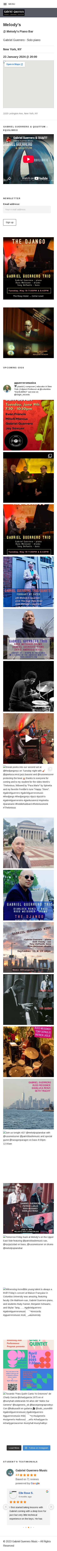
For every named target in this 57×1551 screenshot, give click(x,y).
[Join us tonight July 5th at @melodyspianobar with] (28, 1104)
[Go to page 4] (33, 1527)
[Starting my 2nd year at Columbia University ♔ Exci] (28, 843)
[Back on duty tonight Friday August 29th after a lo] (28, 1051)
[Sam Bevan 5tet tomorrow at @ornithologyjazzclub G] (28, 425)
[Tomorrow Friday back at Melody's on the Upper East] (28, 1260)
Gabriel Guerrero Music (31, 1470)
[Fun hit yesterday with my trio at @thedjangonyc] (28, 477)
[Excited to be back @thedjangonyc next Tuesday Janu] (28, 634)
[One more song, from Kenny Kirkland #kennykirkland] (28, 738)
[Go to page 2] (28, 1527)
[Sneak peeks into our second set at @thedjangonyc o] (28, 790)
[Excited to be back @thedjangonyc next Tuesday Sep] (28, 895)
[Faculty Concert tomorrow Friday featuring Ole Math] (28, 1365)
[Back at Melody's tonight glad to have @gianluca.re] (28, 1208)
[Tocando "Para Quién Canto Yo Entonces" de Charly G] (28, 1417)
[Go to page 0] (23, 1527)
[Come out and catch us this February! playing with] (28, 582)
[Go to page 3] (31, 1527)
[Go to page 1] (26, 1527)
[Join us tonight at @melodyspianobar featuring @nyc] (28, 999)
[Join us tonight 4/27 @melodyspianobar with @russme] (28, 1156)
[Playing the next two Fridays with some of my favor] (28, 947)
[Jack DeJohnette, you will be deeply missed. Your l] (28, 686)
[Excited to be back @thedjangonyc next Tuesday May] (28, 529)
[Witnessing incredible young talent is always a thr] (28, 1313)
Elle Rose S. (26, 1493)
